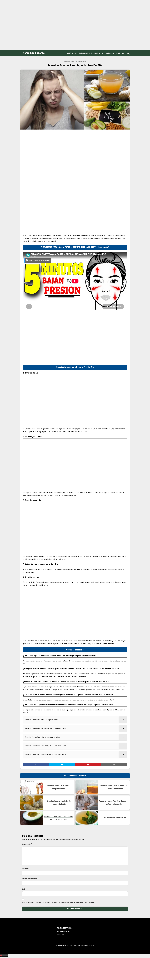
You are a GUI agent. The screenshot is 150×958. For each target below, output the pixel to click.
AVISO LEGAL (61, 935)
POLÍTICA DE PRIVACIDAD (64, 928)
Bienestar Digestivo (97, 53)
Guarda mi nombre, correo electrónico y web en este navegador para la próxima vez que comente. (58, 902)
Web (23, 889)
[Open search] (128, 53)
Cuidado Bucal (120, 53)
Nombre (25, 868)
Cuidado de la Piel (84, 53)
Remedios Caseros (34, 53)
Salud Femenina (109, 53)
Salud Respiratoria (72, 53)
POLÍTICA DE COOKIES (63, 931)
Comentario (27, 844)
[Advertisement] (16, 24)
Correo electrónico (29, 879)
